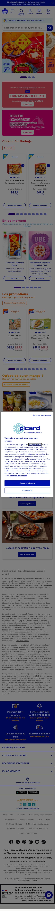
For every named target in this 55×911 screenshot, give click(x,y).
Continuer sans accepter (42, 415)
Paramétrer (27, 490)
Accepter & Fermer (27, 483)
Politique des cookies (18, 476)
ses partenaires (35, 445)
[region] (27, 454)
